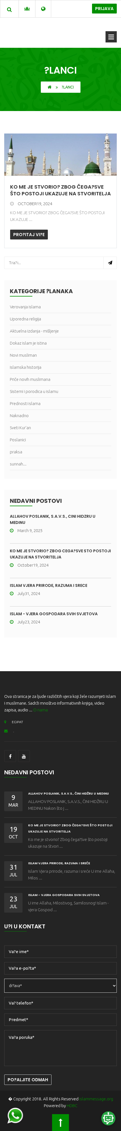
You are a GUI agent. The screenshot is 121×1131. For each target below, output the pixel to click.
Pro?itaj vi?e (29, 234)
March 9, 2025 (29, 530)
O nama (40, 709)
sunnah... (18, 464)
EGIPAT (17, 722)
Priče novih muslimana (30, 379)
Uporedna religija (25, 318)
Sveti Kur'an (20, 427)
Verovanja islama (25, 306)
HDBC (72, 1105)
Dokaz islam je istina (28, 343)
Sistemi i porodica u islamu (34, 391)
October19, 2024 (35, 203)
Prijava (104, 9)
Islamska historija (25, 367)
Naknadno (19, 415)
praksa (16, 451)
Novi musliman (23, 355)
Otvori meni (111, 36)
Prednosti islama (25, 403)
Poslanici (18, 439)
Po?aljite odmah (28, 1080)
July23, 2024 (28, 621)
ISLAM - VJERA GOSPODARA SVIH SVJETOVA (54, 614)
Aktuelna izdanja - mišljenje (34, 331)
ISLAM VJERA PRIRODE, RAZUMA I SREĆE (48, 585)
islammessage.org (96, 1098)
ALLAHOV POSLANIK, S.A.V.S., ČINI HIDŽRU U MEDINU (68, 793)
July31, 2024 (28, 593)
